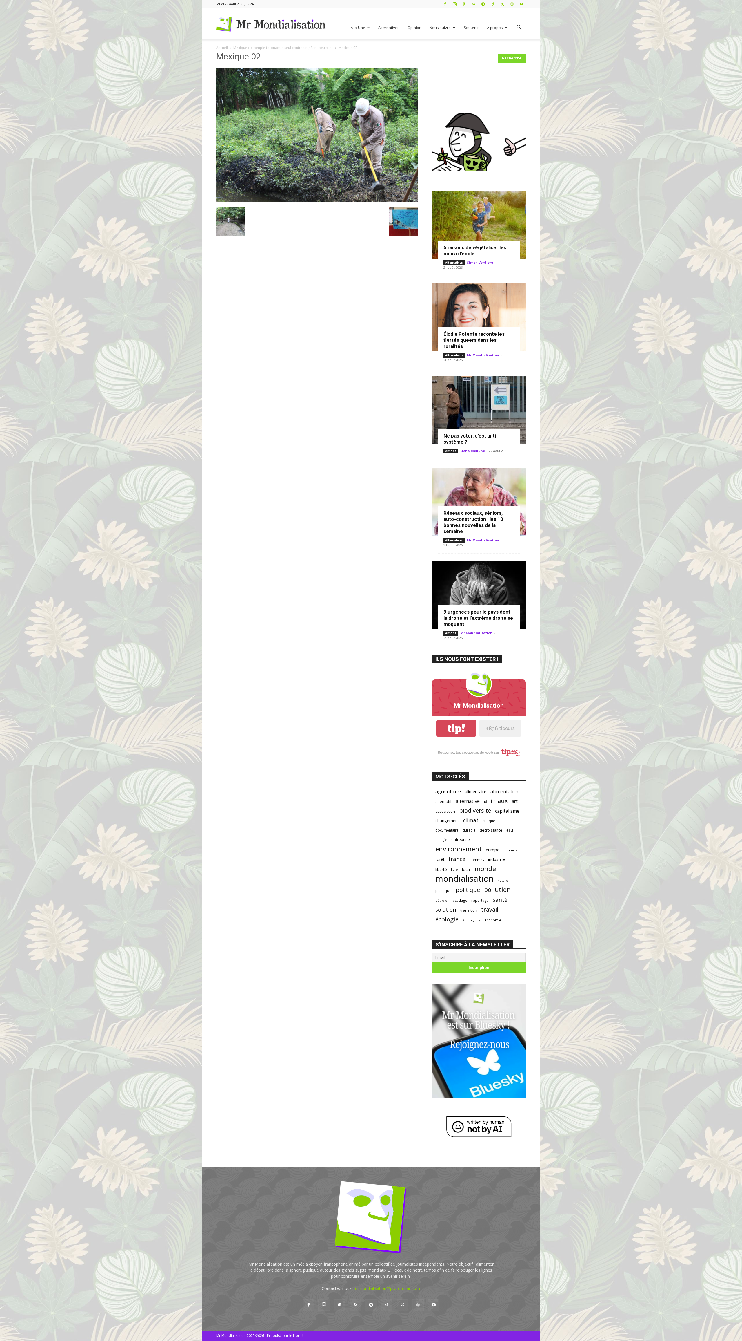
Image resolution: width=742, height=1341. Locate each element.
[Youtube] (521, 4)
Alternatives (388, 27)
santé (500, 900)
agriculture (448, 791)
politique (468, 890)
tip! (456, 728)
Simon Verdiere (480, 262)
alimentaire (475, 791)
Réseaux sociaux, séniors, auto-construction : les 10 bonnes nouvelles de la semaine (473, 522)
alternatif (443, 801)
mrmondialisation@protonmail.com (387, 1288)
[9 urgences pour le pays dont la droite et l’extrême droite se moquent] (479, 595)
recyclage (459, 900)
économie (493, 920)
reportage (480, 900)
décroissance (491, 830)
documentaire (447, 830)
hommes (477, 859)
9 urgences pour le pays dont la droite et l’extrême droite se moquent (478, 618)
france (457, 859)
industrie (496, 859)
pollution (497, 889)
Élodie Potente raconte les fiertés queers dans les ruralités (474, 340)
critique (489, 820)
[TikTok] (492, 4)
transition (468, 910)
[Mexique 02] (317, 200)
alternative (468, 801)
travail (489, 909)
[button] (519, 28)
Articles (450, 451)
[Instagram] (454, 4)
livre (454, 869)
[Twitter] (502, 4)
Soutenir (471, 27)
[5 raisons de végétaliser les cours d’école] (479, 225)
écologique (472, 920)
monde (485, 868)
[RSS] (473, 4)
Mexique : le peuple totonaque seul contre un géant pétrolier (283, 47)
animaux (496, 801)
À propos (495, 27)
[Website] (512, 4)
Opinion (414, 27)
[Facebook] (445, 4)
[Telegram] (483, 4)
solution (445, 909)
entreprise (460, 839)
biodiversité (475, 810)
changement (447, 820)
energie (441, 840)
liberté (441, 869)
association (445, 811)
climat (471, 820)
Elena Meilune (472, 451)
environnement (458, 849)
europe (492, 849)
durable (469, 830)
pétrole (441, 900)
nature (503, 880)
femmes (510, 850)
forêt (440, 859)
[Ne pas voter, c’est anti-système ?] (479, 410)
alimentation (504, 791)
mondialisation (464, 879)
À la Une (358, 27)
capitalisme (507, 811)
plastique (443, 890)
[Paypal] (464, 4)
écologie (447, 919)
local (466, 869)
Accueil (222, 47)
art (515, 801)
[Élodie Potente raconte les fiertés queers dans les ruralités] (479, 317)
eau (509, 830)
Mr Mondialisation (483, 355)
